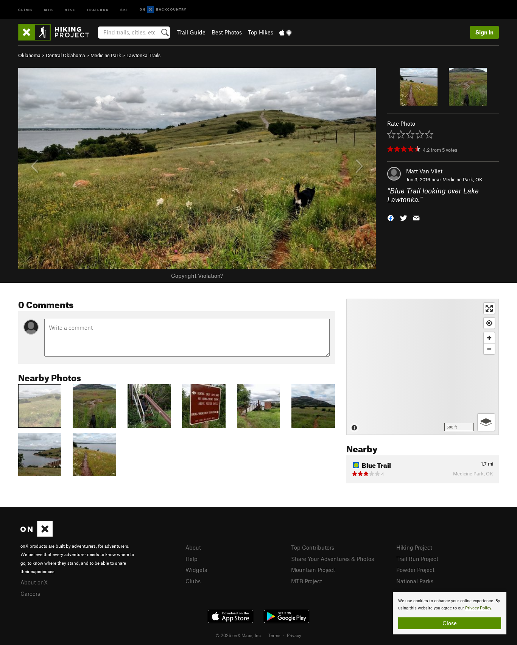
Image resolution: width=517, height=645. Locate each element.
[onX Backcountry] (163, 9)
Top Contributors (312, 547)
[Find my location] (489, 323)
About (193, 547)
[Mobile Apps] (285, 32)
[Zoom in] (489, 337)
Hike (70, 9)
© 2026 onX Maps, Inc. (239, 635)
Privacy (294, 635)
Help (191, 558)
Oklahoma (29, 55)
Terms (274, 635)
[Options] (486, 422)
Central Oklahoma (65, 55)
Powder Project (415, 569)
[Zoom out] (489, 348)
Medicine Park (105, 55)
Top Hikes (260, 32)
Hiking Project (414, 547)
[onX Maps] (36, 534)
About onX (34, 582)
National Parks (414, 581)
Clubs (193, 581)
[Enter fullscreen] (489, 308)
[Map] (422, 367)
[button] (390, 217)
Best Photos (227, 32)
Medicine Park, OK (462, 179)
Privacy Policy (478, 608)
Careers (30, 593)
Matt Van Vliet (424, 171)
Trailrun (98, 9)
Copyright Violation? (197, 275)
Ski (124, 9)
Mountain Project (313, 569)
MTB (48, 9)
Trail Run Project (417, 558)
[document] (449, 613)
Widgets (196, 569)
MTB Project (306, 581)
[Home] (57, 32)
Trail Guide (191, 32)
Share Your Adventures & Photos (332, 558)
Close (449, 623)
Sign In (484, 32)
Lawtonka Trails (143, 55)
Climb (25, 9)
